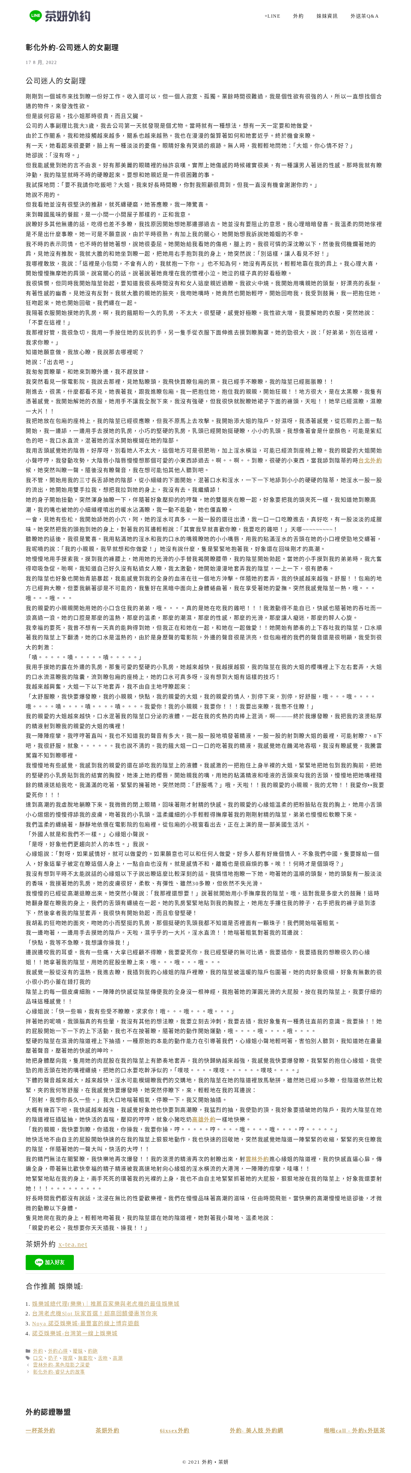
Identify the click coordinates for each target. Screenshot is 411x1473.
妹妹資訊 (327, 16)
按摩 (68, 1358)
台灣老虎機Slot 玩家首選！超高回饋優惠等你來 (95, 1314)
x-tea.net (73, 1244)
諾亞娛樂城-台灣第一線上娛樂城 (75, 1334)
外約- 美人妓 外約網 (257, 1431)
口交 (38, 1358)
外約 (298, 16)
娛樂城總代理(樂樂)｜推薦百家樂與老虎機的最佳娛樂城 (105, 1304)
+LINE (273, 16)
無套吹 (85, 1358)
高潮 (118, 1358)
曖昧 (78, 1351)
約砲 (93, 1351)
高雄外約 (204, 1120)
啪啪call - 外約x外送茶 (355, 1431)
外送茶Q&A (365, 16)
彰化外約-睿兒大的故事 (59, 1372)
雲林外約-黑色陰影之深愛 (61, 1365)
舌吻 (103, 1358)
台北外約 (370, 461)
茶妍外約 (107, 1431)
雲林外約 (257, 1159)
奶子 (53, 1358)
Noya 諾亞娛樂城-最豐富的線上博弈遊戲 (86, 1324)
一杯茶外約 (41, 1431)
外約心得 (58, 1351)
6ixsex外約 (175, 1431)
